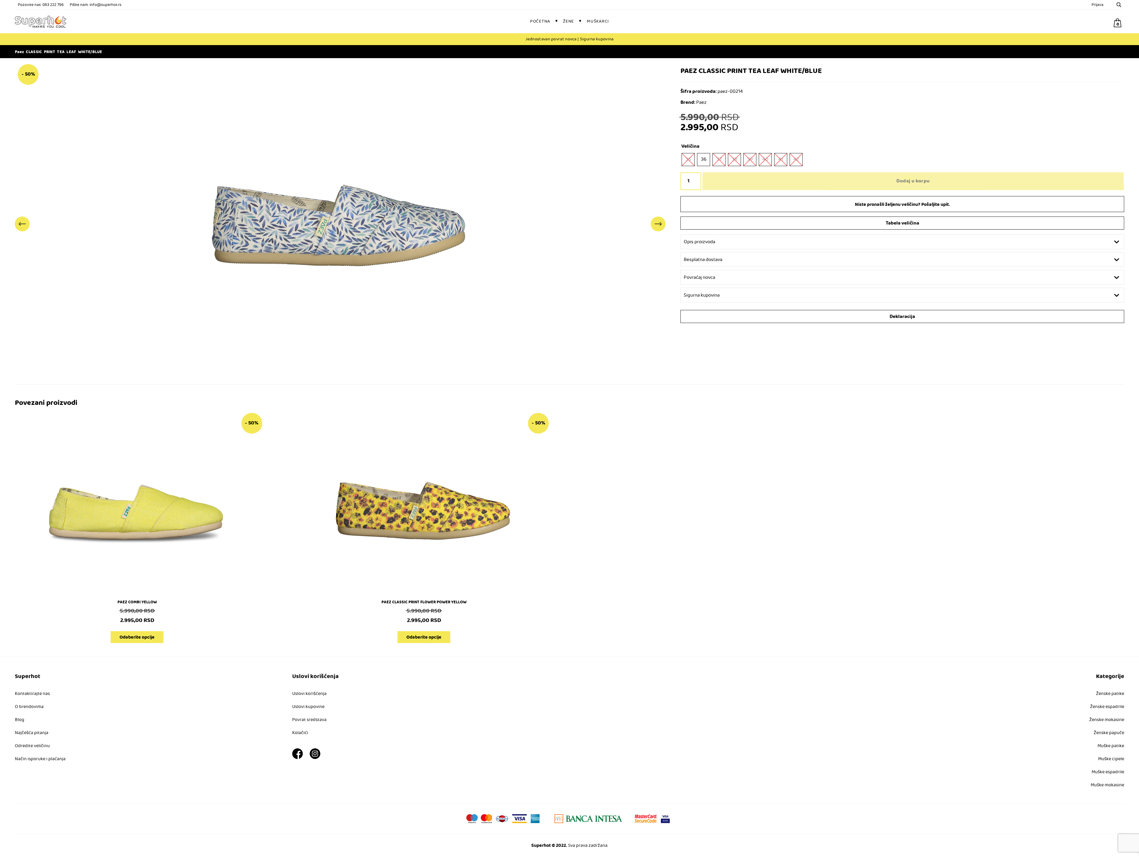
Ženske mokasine (1106, 719)
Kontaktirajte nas (32, 693)
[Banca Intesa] (588, 818)
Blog (19, 719)
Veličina (690, 146)
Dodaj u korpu (913, 181)
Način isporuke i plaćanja (40, 759)
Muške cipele (1111, 759)
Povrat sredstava (309, 719)
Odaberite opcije (137, 637)
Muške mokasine (1107, 785)
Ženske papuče (1109, 732)
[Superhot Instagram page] (315, 757)
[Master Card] (646, 818)
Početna (540, 21)
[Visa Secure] (665, 818)
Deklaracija (902, 317)
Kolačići (300, 732)
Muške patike (1110, 746)
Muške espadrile (1108, 772)
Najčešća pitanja (31, 732)
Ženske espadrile (1107, 706)
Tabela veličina (902, 223)
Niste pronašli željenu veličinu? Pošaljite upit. (902, 204)
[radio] (688, 159)
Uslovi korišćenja (309, 693)
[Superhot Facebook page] (297, 757)
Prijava (1097, 5)
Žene (568, 21)
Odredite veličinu (32, 746)
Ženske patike (1110, 693)
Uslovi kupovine (308, 706)
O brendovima (29, 706)
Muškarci (598, 21)
